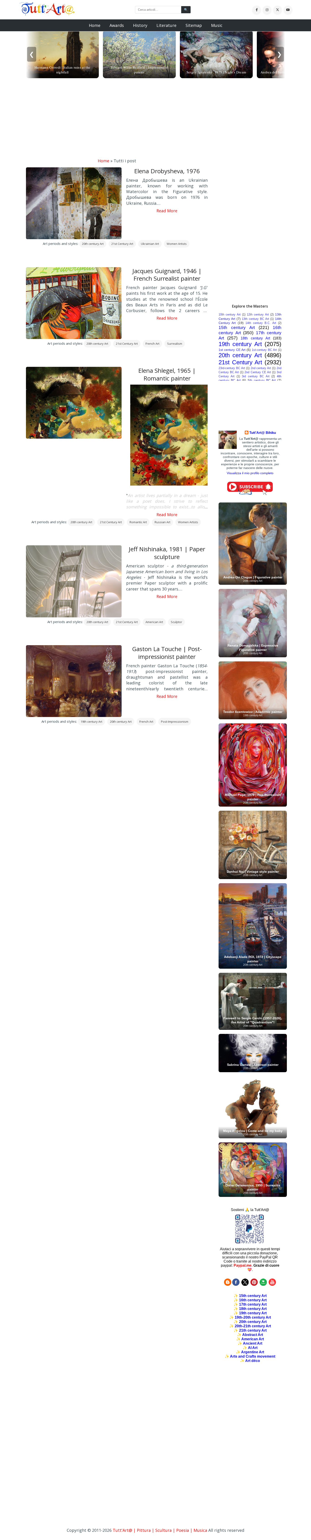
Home (94, 25)
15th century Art (237, 327)
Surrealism (174, 344)
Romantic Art (138, 522)
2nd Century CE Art (258, 372)
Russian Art (162, 522)
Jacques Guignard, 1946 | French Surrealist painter (166, 275)
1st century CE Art (232, 350)
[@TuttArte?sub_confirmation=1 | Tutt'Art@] (250, 494)
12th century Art (258, 314)
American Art (154, 622)
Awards (117, 25)
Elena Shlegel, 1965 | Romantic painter (167, 374)
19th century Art (91, 722)
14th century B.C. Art (260, 323)
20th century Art (93, 244)
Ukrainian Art (150, 244)
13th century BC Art (255, 319)
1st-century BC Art (264, 350)
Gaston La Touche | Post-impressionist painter (167, 653)
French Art (152, 344)
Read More (166, 210)
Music (216, 25)
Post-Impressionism (174, 722)
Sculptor (176, 622)
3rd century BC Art (255, 376)
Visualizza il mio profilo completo (250, 473)
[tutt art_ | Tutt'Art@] (254, 1284)
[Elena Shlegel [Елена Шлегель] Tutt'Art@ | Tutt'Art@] (171, 484)
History (140, 25)
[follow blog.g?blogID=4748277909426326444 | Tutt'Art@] (227, 1284)
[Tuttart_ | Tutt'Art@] (245, 1284)
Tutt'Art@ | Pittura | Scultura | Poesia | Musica (160, 1530)
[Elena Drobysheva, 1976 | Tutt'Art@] (47, 14)
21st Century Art (122, 244)
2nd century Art (261, 368)
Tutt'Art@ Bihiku (262, 433)
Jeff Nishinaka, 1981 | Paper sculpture (167, 553)
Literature (166, 25)
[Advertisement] (155, 119)
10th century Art (230, 314)
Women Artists (177, 244)
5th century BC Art (262, 380)
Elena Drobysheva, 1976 (167, 171)
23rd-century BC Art (232, 368)
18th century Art (255, 338)
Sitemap (194, 25)
